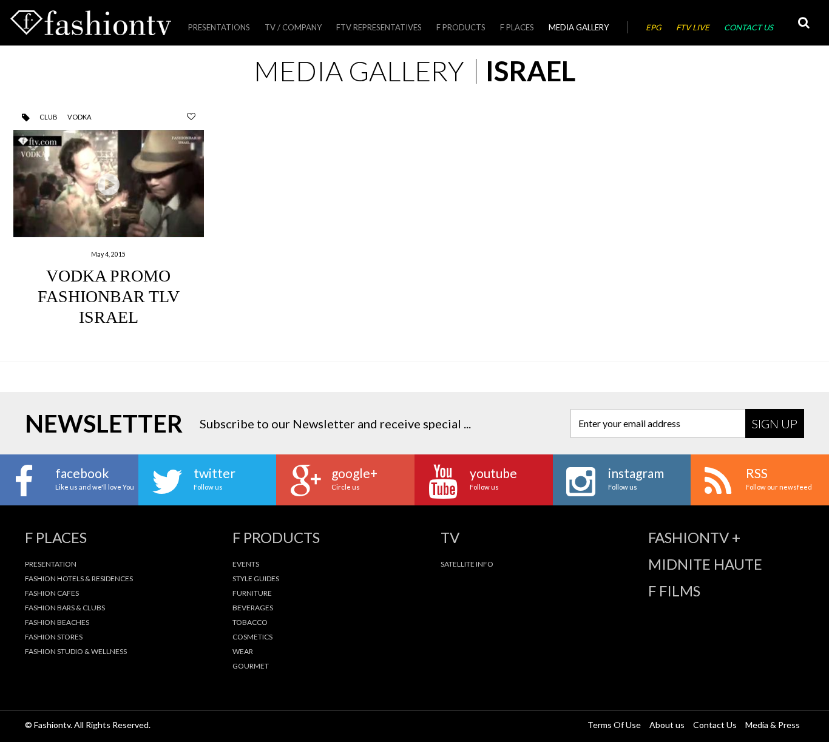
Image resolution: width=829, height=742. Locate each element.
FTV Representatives (379, 27)
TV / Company (293, 27)
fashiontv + (694, 537)
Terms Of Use (614, 725)
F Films (674, 591)
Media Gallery (579, 27)
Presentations (219, 27)
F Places (517, 27)
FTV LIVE (692, 27)
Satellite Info (467, 563)
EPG (654, 27)
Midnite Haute (705, 564)
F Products (461, 27)
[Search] (803, 23)
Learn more (109, 225)
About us (667, 725)
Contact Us (748, 27)
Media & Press (772, 725)
